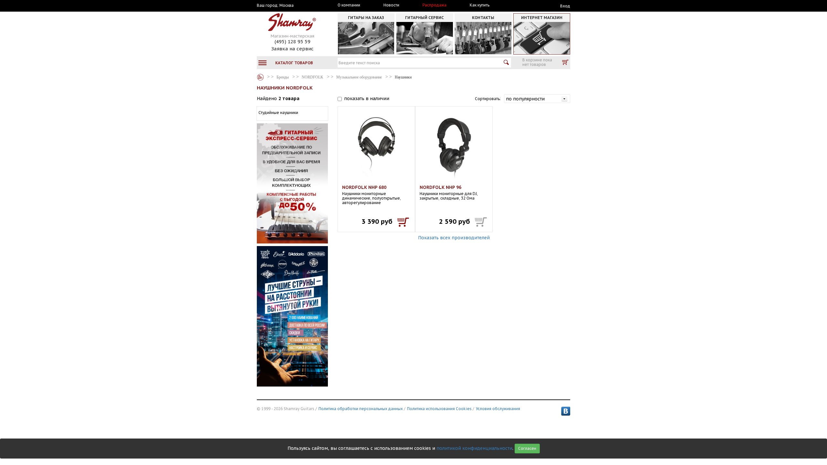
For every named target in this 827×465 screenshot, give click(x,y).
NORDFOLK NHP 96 (440, 187)
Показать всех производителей (454, 238)
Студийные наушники (278, 112)
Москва (286, 5)
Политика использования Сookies (439, 408)
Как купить (479, 5)
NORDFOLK (312, 77)
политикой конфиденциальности (474, 448)
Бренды (260, 77)
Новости (391, 5)
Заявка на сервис (292, 49)
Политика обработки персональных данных (361, 408)
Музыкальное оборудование (359, 77)
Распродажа (434, 5)
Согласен (527, 448)
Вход (565, 6)
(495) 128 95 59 (292, 41)
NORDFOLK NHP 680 (364, 187)
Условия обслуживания (498, 408)
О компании (349, 5)
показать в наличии (366, 98)
